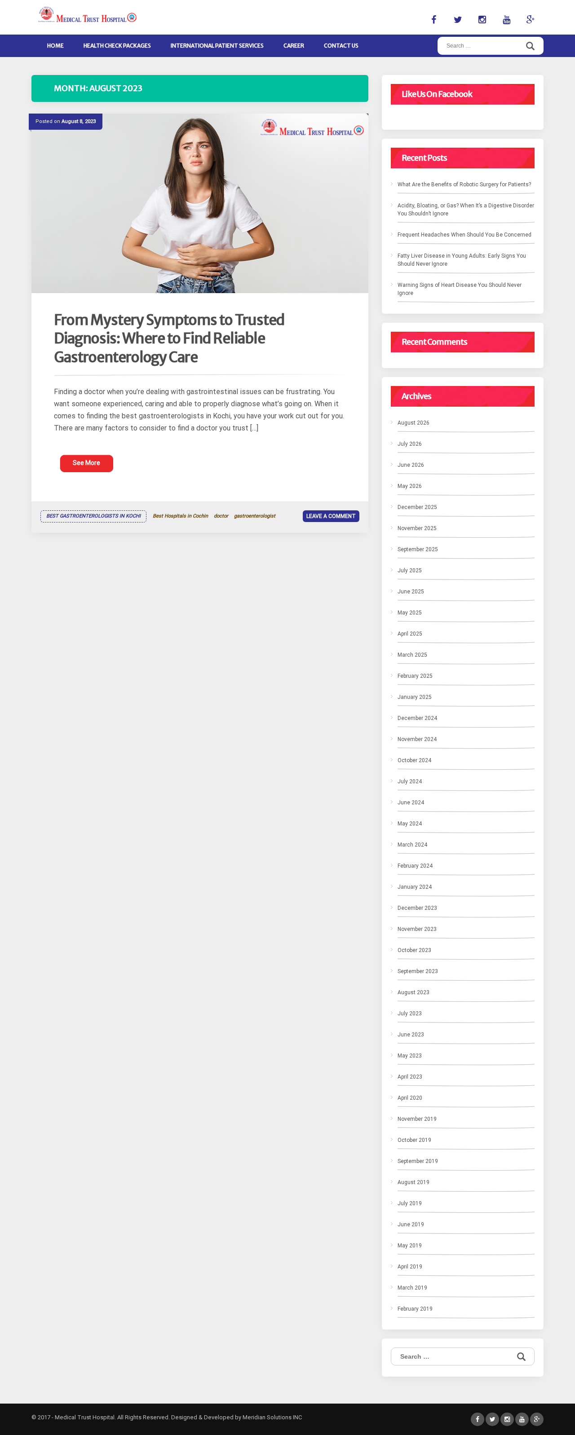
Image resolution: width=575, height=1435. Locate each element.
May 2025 (410, 613)
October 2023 (414, 950)
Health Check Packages (117, 45)
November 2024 (417, 739)
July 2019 (410, 1203)
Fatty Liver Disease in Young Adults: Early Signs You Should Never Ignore (462, 260)
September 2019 (418, 1161)
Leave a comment (331, 516)
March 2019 (412, 1288)
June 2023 (411, 1034)
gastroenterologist (254, 516)
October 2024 (414, 760)
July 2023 (410, 1013)
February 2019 (415, 1309)
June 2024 (411, 802)
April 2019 (410, 1267)
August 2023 (413, 992)
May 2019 (410, 1245)
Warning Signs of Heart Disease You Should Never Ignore (460, 289)
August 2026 (413, 423)
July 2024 (410, 781)
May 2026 (410, 486)
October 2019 (414, 1140)
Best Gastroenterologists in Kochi (93, 516)
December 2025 (417, 507)
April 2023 (410, 1077)
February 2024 (415, 866)
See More (86, 462)
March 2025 (412, 655)
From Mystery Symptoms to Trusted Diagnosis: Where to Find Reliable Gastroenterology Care (169, 338)
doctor (221, 516)
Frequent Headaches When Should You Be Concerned (464, 235)
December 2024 (417, 718)
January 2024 (415, 887)
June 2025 (411, 591)
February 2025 (415, 676)
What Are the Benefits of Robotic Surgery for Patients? (464, 184)
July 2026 (410, 444)
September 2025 (418, 549)
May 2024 (410, 824)
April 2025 (410, 634)
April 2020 (410, 1098)
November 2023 (417, 929)
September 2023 (418, 971)
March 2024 (412, 845)
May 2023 (410, 1056)
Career (293, 45)
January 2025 (415, 697)
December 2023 (417, 908)
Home (55, 45)
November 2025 (417, 528)
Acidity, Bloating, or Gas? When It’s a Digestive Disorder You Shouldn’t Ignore (466, 209)
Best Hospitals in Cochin (180, 516)
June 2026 (411, 465)
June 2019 (411, 1224)
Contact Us (341, 45)
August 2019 (413, 1182)
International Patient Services (217, 45)
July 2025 (410, 570)
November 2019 (417, 1119)
